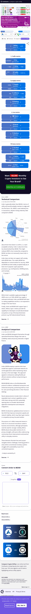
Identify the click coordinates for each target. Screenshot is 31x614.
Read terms (9, 605)
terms (14, 601)
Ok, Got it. (21, 605)
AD (28, 24)
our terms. (7, 583)
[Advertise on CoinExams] (28, 17)
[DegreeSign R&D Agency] (26, 17)
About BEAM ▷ (6, 519)
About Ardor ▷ (6, 516)
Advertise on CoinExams (15, 187)
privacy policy (6, 601)
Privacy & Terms (20, 592)
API (13, 592)
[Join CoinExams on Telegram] (27, 17)
